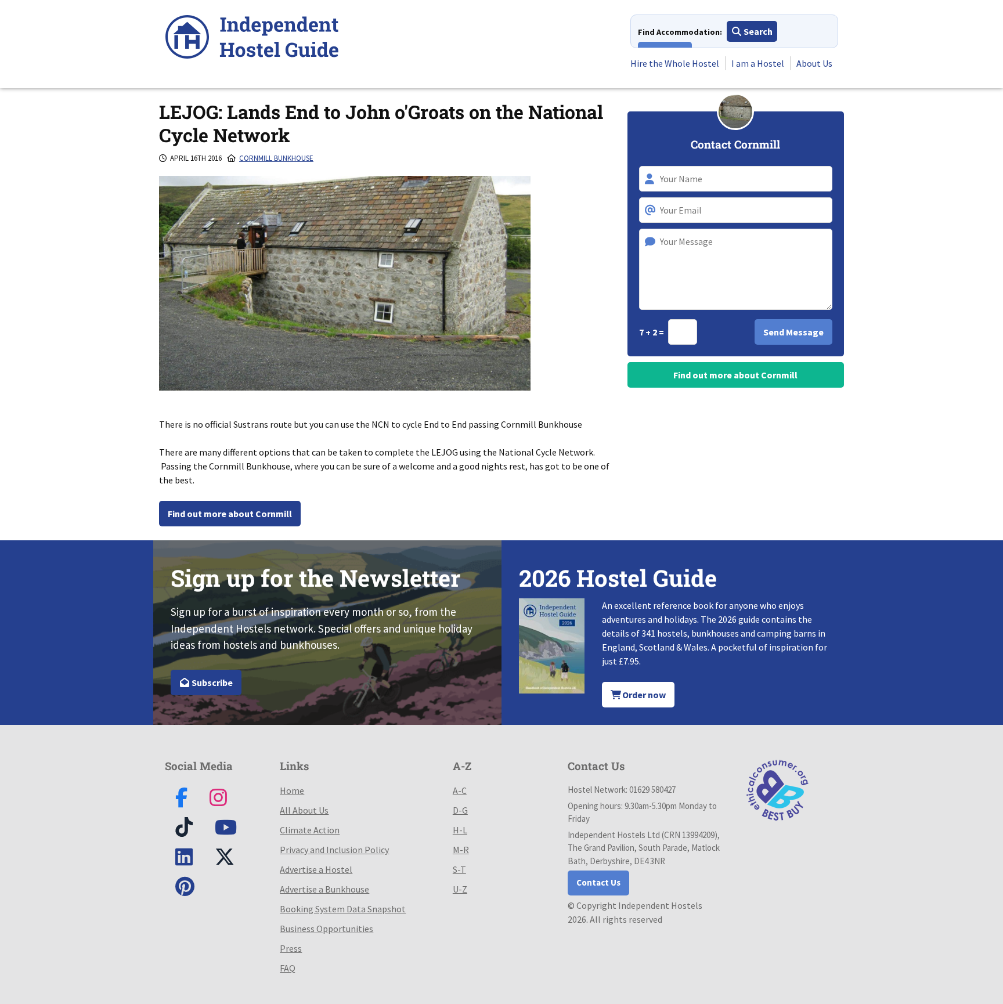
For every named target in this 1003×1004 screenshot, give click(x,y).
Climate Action (310, 830)
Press (291, 948)
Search (757, 31)
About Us (814, 63)
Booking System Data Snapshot (343, 909)
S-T (459, 869)
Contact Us (598, 882)
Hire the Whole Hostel (674, 63)
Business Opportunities (326, 928)
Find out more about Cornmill (230, 513)
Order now (643, 694)
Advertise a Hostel (316, 869)
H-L (460, 830)
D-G (460, 810)
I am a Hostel (757, 63)
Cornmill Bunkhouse (276, 158)
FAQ (287, 968)
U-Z (460, 889)
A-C (460, 790)
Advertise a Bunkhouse (324, 889)
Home (292, 790)
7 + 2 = (652, 332)
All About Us (304, 810)
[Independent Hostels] (252, 39)
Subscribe (211, 682)
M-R (461, 849)
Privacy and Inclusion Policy (334, 849)
